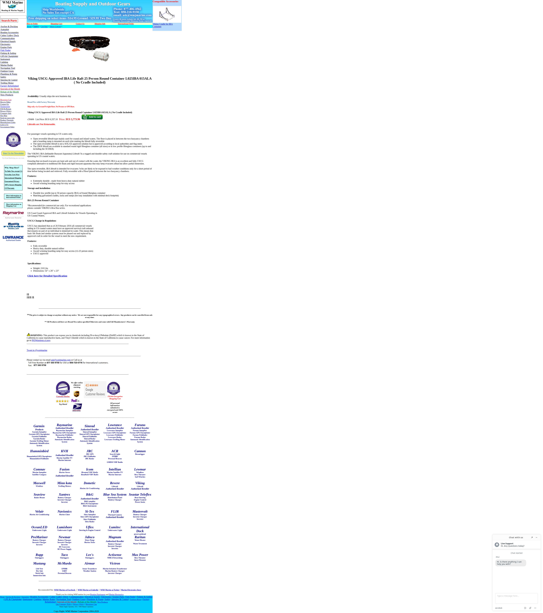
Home (29, 26)
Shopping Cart (91, 604)
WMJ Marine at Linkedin (88, 590)
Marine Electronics (116, 594)
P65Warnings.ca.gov (41, 340)
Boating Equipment (97, 594)
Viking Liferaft (55, 26)
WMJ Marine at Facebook (65, 590)
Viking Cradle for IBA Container (163, 25)
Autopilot (25, 597)
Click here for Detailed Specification (47, 275)
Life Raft (44, 26)
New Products (102, 602)
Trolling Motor (135, 599)
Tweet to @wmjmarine (37, 350)
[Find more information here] (516, 572)
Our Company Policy (64, 604)
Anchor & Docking (13, 597)
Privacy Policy (78, 604)
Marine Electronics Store (131, 590)
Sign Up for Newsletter (13, 153)
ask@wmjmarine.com (61, 360)
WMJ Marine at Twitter (109, 590)
